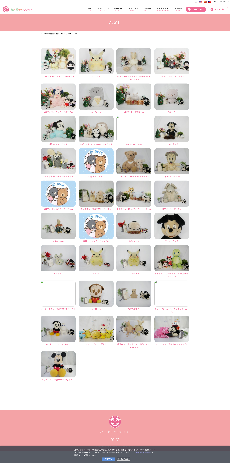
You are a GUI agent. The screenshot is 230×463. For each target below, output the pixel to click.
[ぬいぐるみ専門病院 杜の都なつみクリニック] (17, 9)
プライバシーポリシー (121, 432)
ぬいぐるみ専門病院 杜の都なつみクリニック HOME (56, 34)
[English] (200, 2)
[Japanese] (196, 2)
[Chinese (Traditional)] (209, 2)
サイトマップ (105, 432)
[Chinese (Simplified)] (205, 2)
